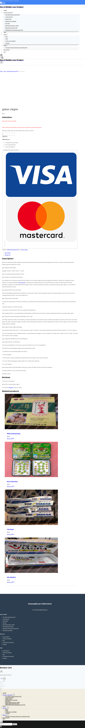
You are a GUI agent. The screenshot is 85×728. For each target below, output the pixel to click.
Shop (5, 32)
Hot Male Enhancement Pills (12, 15)
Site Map (5, 644)
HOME (5, 10)
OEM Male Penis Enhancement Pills (14, 30)
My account (7, 50)
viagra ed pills (21, 282)
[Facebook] (1, 3)
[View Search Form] (1, 58)
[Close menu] (0, 690)
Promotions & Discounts (8, 642)
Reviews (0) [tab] (7, 255)
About (4, 708)
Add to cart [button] (9, 438)
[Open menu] (1, 62)
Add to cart (5, 136)
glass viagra (25, 249)
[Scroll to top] (1, 678)
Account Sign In (6, 636)
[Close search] (1, 722)
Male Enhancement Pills (11, 28)
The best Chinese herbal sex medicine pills (16, 47)
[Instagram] (4, 3)
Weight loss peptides (10, 21)
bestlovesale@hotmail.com (41, 609)
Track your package (10, 41)
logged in (11, 387)
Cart (5, 52)
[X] (3, 3)
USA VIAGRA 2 (11, 577)
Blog (6, 36)
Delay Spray (8, 19)
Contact (7, 43)
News (4, 715)
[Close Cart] (1, 671)
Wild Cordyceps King (13, 433)
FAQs (6, 39)
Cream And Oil (9, 17)
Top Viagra (10, 529)
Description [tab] (8, 253)
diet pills (7, 23)
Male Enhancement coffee (12, 25)
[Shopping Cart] (1, 55)
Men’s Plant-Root (12, 481)
